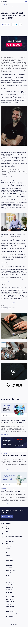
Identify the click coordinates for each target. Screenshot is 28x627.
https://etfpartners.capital (8, 303)
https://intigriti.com (6, 281)
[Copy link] (20, 24)
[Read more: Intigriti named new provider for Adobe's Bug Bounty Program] (14, 444)
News (5, 4)
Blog (2, 4)
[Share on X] (13, 24)
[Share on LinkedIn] (16, 24)
